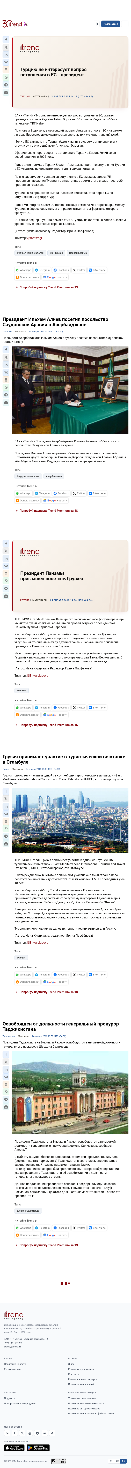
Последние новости (15, 1364)
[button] (6, 39)
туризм (21, 957)
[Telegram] (37, 1433)
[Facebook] (15, 1433)
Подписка (9, 1398)
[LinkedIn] (45, 1433)
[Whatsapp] (7, 1433)
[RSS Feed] (52, 1433)
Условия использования (82, 1398)
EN (111, 1461)
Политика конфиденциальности (86, 1403)
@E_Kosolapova (37, 675)
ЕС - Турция (56, 253)
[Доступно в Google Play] (38, 1447)
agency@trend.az (12, 1346)
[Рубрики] (124, 24)
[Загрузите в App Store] (14, 1447)
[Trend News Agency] (13, 1315)
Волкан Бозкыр (78, 253)
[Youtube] (30, 1433)
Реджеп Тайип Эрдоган (30, 253)
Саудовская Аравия (28, 476)
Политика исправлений (81, 1384)
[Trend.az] (15, 24)
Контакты (73, 1374)
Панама (21, 690)
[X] (22, 1433)
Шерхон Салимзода (28, 1210)
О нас (71, 1364)
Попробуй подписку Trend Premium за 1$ (48, 287)
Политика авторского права (84, 1408)
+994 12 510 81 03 (13, 1342)
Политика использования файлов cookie (91, 1413)
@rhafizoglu (35, 238)
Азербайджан (54, 476)
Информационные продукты (20, 1403)
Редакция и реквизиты (81, 1369)
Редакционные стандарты (83, 1379)
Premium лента (12, 1369)
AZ (117, 1461)
